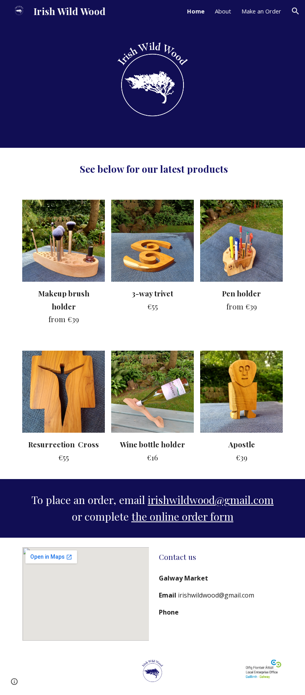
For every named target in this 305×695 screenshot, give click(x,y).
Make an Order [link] (261, 11)
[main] (152, 169)
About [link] (223, 11)
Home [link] (196, 11)
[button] (295, 11)
